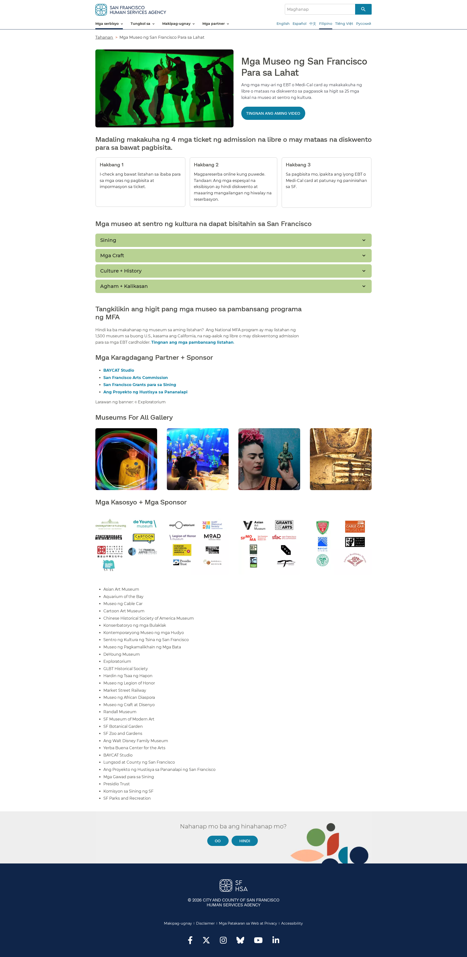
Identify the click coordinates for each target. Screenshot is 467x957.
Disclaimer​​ (205, 923)
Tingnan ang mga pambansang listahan (192, 342)
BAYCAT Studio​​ (119, 370)
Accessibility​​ (292, 923)
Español (299, 23)
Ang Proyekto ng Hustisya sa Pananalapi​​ (145, 392)
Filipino (325, 23)
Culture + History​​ (121, 271)
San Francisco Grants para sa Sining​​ (140, 384)
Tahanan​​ (104, 37)
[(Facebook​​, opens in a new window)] (190, 941)
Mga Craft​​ (112, 255)
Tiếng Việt (344, 23)
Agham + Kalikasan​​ (124, 286)
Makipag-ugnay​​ (178, 923)
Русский (363, 23)
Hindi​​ (244, 840)
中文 (312, 23)
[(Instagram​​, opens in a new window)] (223, 941)
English (283, 23)
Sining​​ (108, 240)
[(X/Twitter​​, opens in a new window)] (206, 941)
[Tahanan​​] (130, 9)
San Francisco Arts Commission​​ (135, 377)
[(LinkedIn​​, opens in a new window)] (275, 941)
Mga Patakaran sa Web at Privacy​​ (248, 923)
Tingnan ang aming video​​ (273, 113)
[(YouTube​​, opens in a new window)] (258, 941)
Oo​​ (218, 840)
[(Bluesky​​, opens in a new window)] (240, 942)
